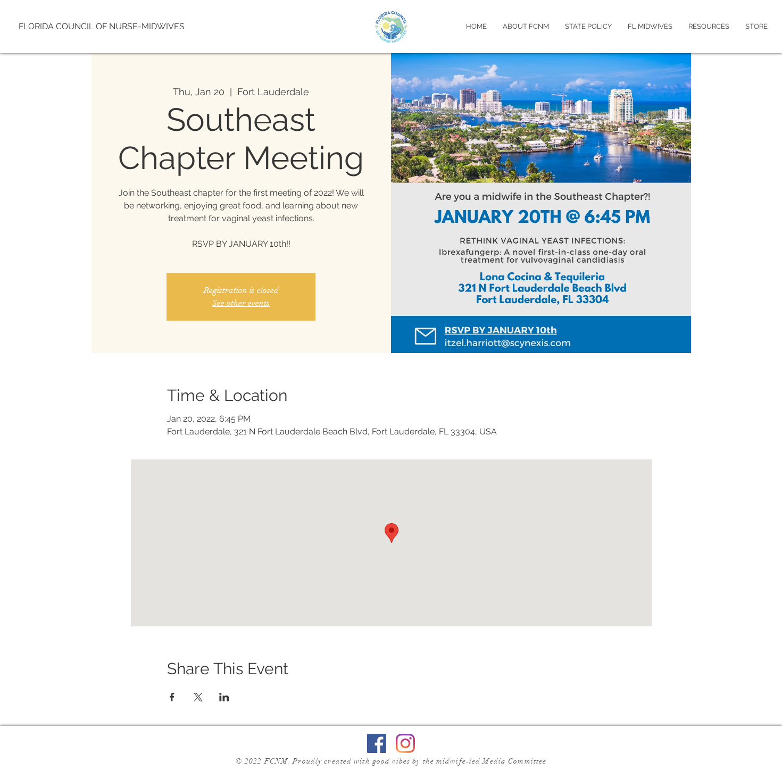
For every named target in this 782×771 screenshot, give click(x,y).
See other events (241, 303)
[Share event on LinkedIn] (224, 697)
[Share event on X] (198, 697)
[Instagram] (405, 743)
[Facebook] (376, 743)
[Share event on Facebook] (172, 697)
